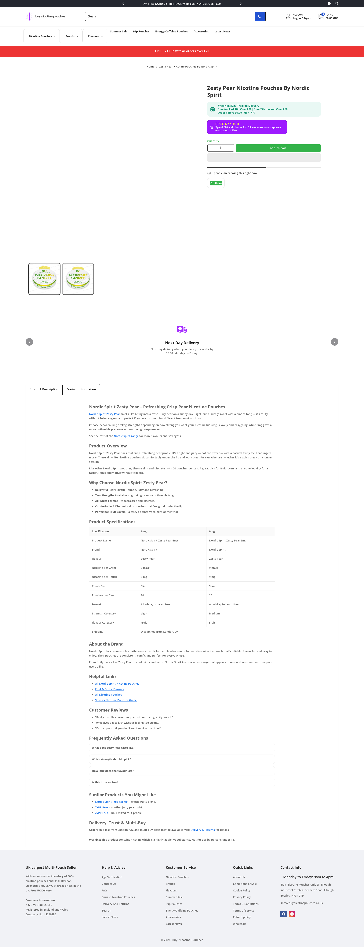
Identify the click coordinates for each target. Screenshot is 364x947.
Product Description (44, 389)
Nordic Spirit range (126, 436)
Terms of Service (243, 910)
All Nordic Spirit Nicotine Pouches (117, 683)
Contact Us (109, 884)
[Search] (260, 16)
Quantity (213, 141)
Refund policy (242, 917)
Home (150, 66)
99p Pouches (174, 904)
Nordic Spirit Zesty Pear (104, 414)
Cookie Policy (241, 890)
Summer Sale (174, 897)
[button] (264, 157)
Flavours (171, 890)
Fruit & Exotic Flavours (109, 689)
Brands (170, 884)
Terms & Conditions (246, 904)
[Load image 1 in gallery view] (44, 279)
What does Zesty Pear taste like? (113, 747)
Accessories (173, 917)
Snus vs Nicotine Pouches (118, 897)
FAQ (104, 890)
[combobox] (175, 16)
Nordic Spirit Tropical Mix (111, 801)
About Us (239, 877)
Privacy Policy (242, 897)
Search (106, 910)
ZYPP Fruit (101, 813)
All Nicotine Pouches (108, 694)
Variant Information (81, 389)
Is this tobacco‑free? (105, 782)
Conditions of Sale (245, 884)
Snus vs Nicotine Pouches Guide (116, 700)
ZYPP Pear (101, 807)
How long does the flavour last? (113, 771)
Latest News (110, 917)
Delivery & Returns (203, 830)
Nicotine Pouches (177, 877)
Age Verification (112, 877)
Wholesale (239, 924)
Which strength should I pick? (111, 759)
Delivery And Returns (115, 904)
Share (218, 183)
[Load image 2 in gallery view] (78, 279)
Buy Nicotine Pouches (187, 940)
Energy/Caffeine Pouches (182, 910)
